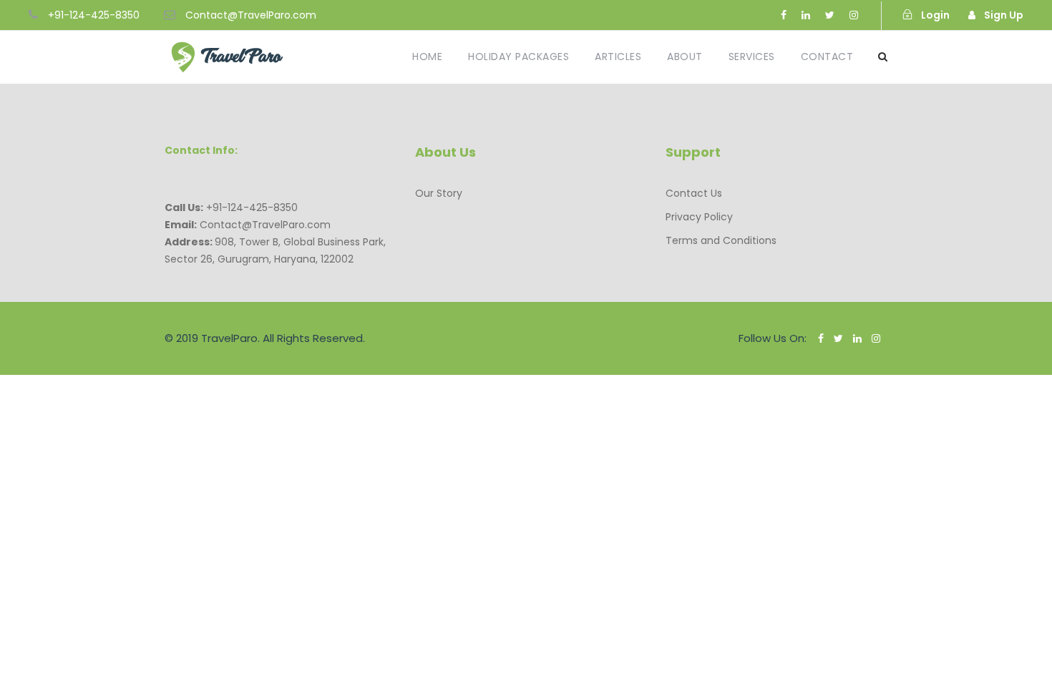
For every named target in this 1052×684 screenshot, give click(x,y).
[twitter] (829, 15)
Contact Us (694, 193)
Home (427, 56)
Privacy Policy (699, 217)
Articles (618, 56)
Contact (827, 56)
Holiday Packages (518, 56)
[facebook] (783, 15)
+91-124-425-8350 (94, 15)
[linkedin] (806, 15)
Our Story (438, 193)
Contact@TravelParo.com (250, 15)
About (685, 56)
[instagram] (853, 15)
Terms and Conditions (721, 240)
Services (752, 56)
